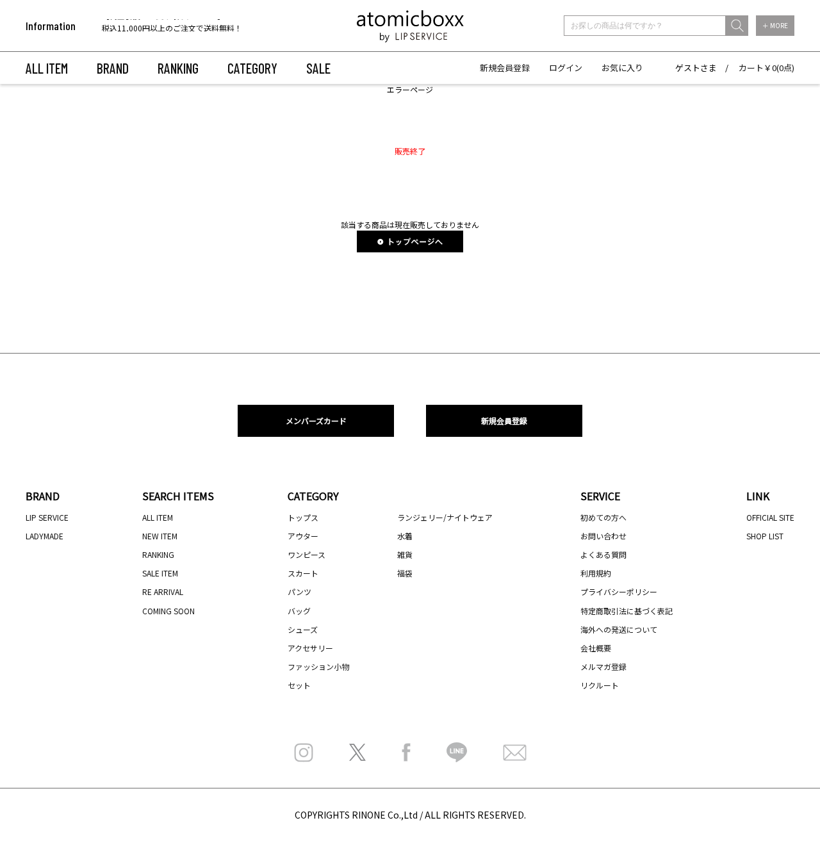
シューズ (303, 629)
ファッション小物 (318, 666)
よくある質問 (603, 554)
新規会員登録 (505, 67)
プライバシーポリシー (618, 591)
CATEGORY (252, 68)
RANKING (178, 68)
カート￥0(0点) (766, 67)
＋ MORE (775, 25)
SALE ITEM (160, 572)
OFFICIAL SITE (770, 517)
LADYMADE (44, 535)
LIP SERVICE (47, 517)
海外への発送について (618, 629)
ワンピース (306, 554)
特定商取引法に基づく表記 (626, 610)
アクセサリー (310, 647)
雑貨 (405, 554)
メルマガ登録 (603, 666)
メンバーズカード (316, 420)
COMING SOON (168, 610)
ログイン (565, 67)
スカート (303, 572)
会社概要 (595, 647)
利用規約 (595, 572)
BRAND (113, 68)
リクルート (599, 685)
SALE (318, 68)
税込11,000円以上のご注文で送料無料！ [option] (172, 26)
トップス (303, 517)
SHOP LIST (764, 535)
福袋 (405, 572)
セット (299, 685)
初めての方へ (603, 517)
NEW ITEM (159, 535)
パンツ (299, 591)
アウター (303, 535)
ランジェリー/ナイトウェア (445, 517)
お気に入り (622, 67)
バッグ (299, 610)
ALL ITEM (47, 68)
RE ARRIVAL (162, 591)
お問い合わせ (603, 535)
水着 (405, 535)
